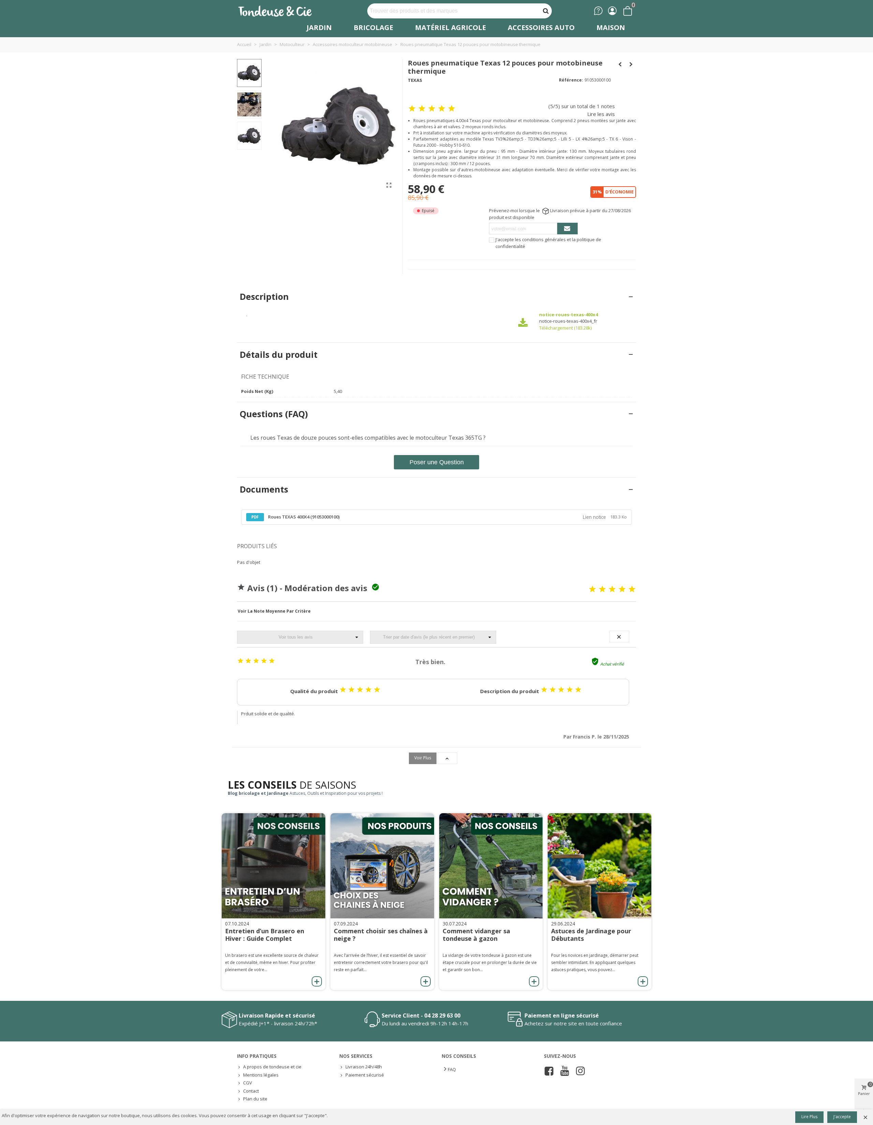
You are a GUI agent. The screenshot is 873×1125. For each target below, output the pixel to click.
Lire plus (809, 1117)
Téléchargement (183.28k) (565, 328)
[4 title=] (622, 589)
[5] (451, 108)
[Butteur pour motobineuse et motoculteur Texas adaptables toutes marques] (620, 64)
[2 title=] (602, 589)
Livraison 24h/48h (363, 1067)
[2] (422, 108)
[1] (412, 108)
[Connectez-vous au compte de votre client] (612, 11)
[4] (442, 108)
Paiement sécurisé (364, 1075)
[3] (432, 108)
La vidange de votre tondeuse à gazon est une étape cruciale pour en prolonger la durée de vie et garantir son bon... (490, 962)
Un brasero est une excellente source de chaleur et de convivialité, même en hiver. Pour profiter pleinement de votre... (272, 962)
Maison (610, 27)
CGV (247, 1083)
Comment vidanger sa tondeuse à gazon (476, 935)
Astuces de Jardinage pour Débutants (591, 935)
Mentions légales (261, 1075)
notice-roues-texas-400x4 (568, 314)
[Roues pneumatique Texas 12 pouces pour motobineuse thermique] (389, 185)
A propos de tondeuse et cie (272, 1067)
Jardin (319, 27)
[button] (274, 611)
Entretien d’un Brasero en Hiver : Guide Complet (264, 935)
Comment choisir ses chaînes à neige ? (381, 935)
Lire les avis (601, 114)
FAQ (452, 1069)
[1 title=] (592, 589)
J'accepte (842, 1117)
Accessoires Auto (541, 27)
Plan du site (255, 1099)
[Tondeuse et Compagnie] (282, 10)
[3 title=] (612, 589)
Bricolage (373, 27)
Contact (251, 1091)
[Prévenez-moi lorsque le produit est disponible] (567, 228)
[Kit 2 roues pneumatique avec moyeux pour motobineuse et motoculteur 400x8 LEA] (631, 64)
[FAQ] (598, 11)
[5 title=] (632, 589)
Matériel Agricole (450, 27)
